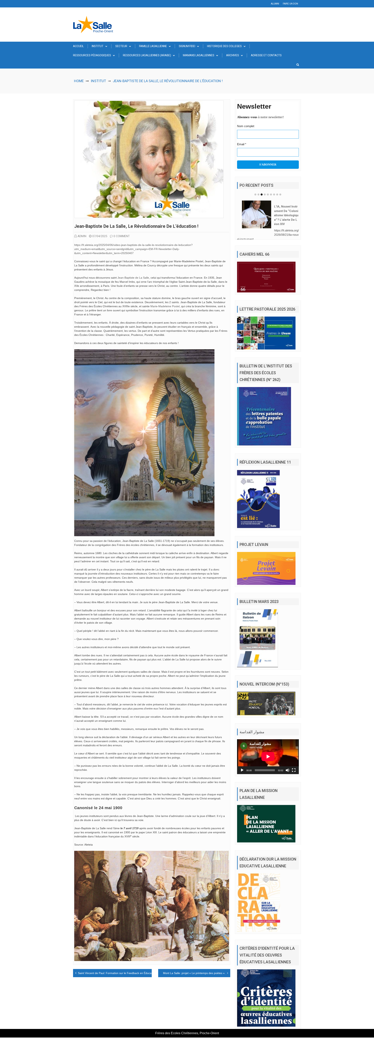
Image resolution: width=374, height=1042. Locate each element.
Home (79, 81)
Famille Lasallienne (153, 46)
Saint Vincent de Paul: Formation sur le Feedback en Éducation (117, 973)
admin (82, 236)
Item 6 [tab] (271, 194)
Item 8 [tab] (277, 194)
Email (241, 144)
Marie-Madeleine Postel (165, 306)
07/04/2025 (99, 236)
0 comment (122, 236)
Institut (97, 46)
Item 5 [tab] (268, 194)
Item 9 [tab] (280, 194)
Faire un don (290, 3)
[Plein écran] (294, 770)
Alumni (275, 3)
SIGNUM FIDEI (187, 46)
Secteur (121, 46)
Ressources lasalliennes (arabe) (147, 55)
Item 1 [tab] (255, 194)
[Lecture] (242, 770)
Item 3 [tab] (262, 194)
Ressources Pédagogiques (92, 55)
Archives (232, 55)
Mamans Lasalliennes (198, 55)
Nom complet (245, 126)
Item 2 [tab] (258, 194)
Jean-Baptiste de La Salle (133, 277)
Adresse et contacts (266, 55)
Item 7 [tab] (274, 194)
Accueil (78, 46)
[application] (268, 756)
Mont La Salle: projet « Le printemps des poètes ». (194, 973)
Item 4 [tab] (265, 194)
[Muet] (287, 770)
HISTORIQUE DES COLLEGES (224, 46)
